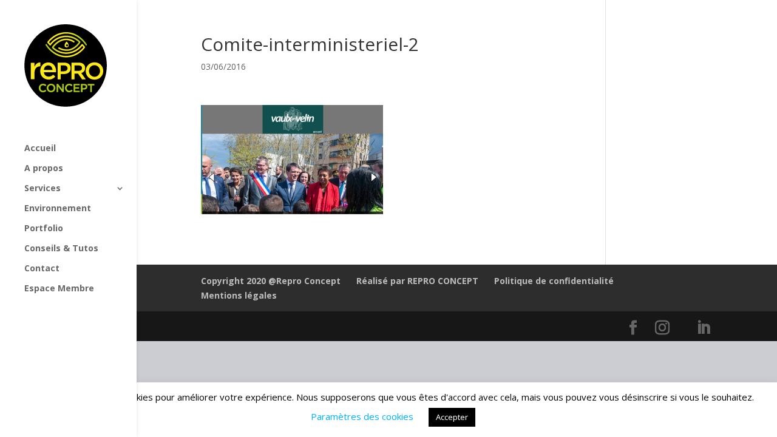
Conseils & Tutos (61, 249)
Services (42, 189)
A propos (43, 169)
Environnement (57, 209)
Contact (41, 269)
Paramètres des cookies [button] (362, 416)
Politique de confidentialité (554, 280)
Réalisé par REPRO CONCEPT (417, 280)
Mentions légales (239, 295)
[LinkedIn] (703, 328)
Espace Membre (59, 289)
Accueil (40, 149)
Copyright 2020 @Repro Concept (271, 280)
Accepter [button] (452, 417)
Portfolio (43, 229)
